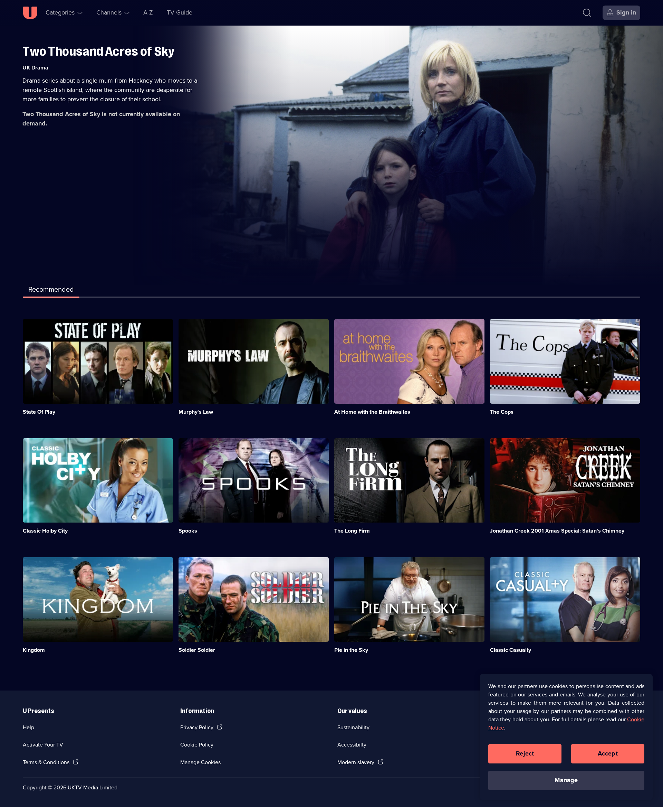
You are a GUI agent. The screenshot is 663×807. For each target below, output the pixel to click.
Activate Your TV (43, 745)
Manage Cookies (200, 762)
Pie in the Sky (351, 650)
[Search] (587, 13)
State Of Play (39, 412)
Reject (525, 753)
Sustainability (353, 727)
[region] (566, 737)
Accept (608, 753)
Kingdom (34, 650)
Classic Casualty (510, 650)
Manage (566, 780)
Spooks (188, 531)
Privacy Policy (196, 727)
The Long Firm (352, 531)
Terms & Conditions (46, 762)
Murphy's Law (196, 412)
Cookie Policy (196, 745)
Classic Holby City (45, 531)
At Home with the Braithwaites (372, 412)
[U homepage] (30, 13)
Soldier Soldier (197, 650)
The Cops (501, 412)
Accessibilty (351, 745)
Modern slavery (355, 762)
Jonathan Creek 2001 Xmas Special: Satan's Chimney (557, 531)
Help (28, 727)
